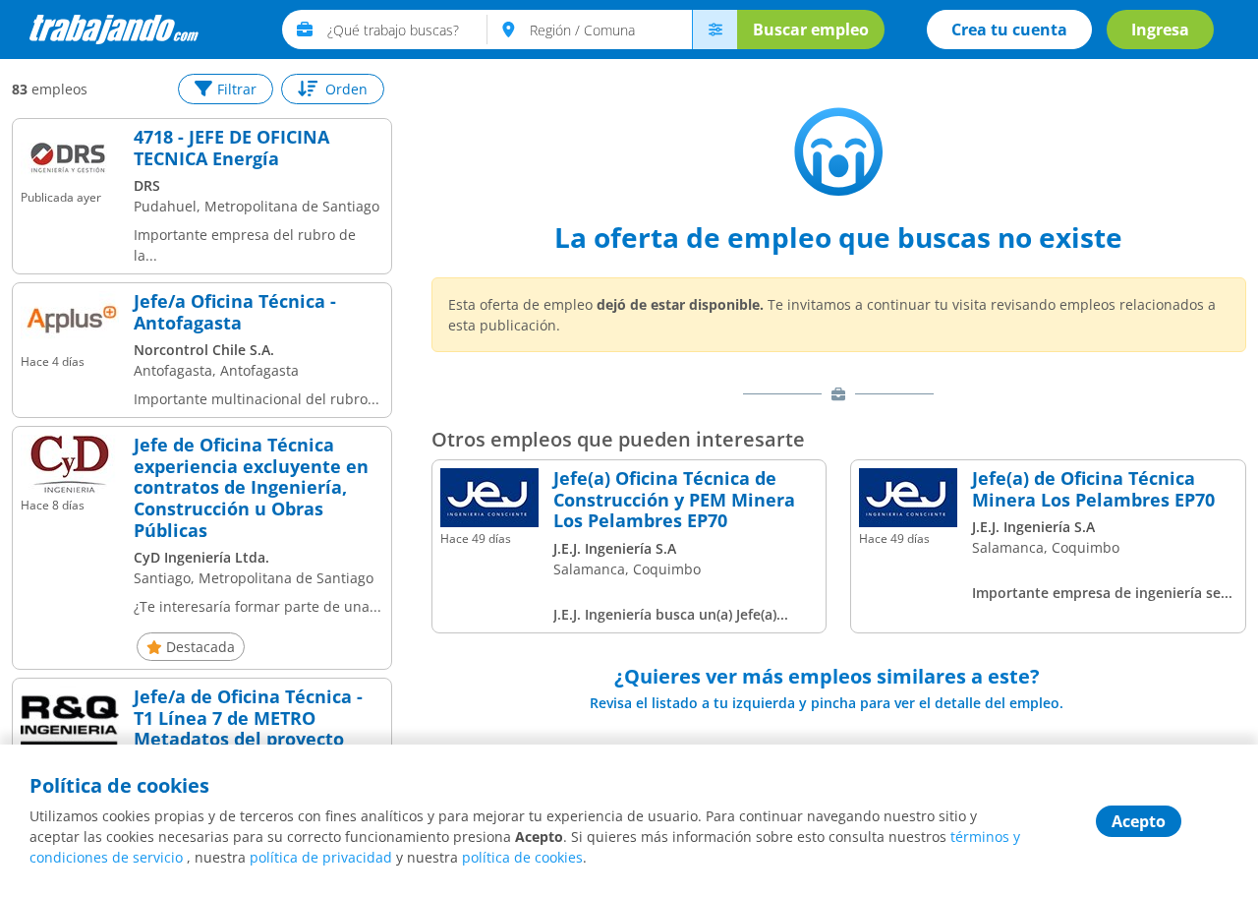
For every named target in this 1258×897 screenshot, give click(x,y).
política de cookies (522, 857)
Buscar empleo (811, 29)
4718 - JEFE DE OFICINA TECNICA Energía (231, 148)
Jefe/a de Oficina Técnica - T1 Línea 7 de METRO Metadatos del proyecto (248, 718)
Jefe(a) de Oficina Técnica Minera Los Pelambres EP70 (1093, 489)
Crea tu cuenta (1009, 29)
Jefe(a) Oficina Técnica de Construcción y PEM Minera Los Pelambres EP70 (674, 500)
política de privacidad (321, 857)
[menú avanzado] (714, 29)
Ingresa (1160, 29)
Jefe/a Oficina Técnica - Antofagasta (235, 312)
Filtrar (237, 89)
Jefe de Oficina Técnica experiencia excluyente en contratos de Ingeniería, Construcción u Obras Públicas (251, 488)
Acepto (1139, 821)
